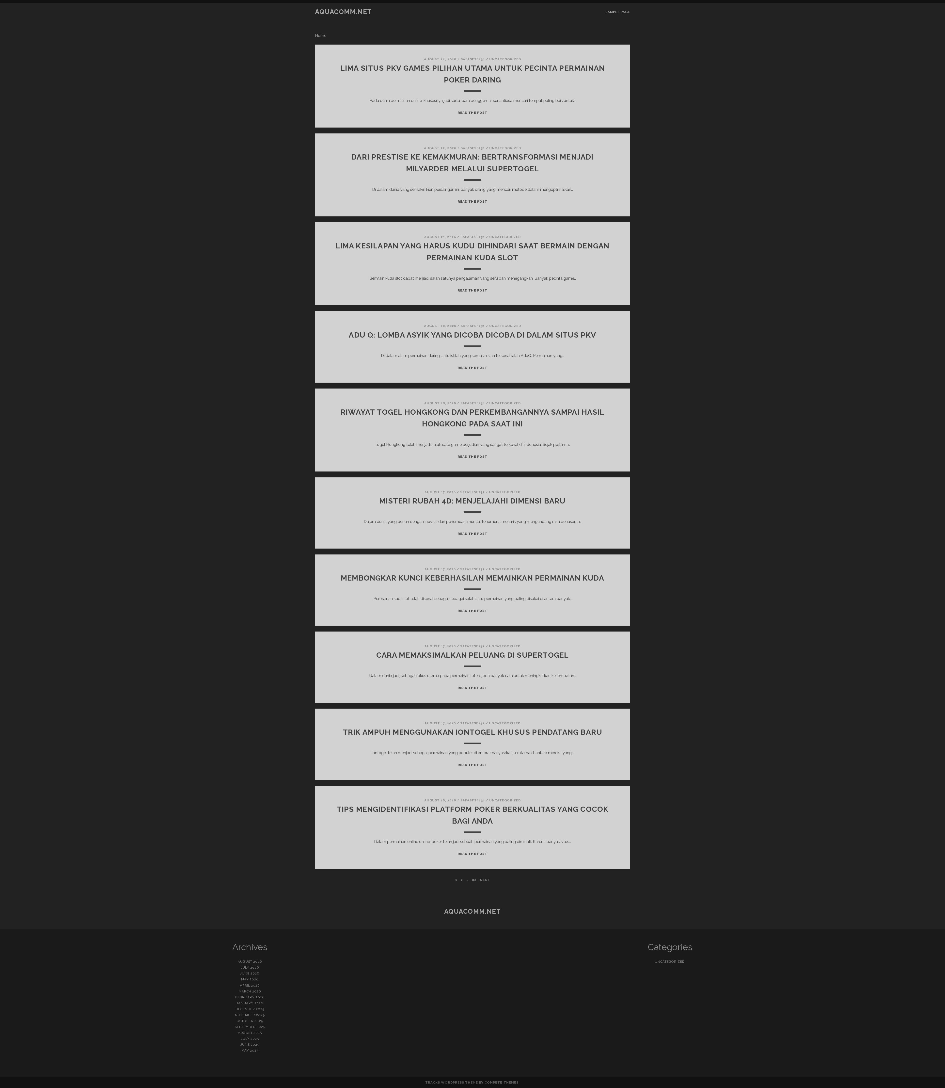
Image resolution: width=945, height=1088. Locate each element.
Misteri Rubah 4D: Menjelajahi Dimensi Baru (472, 501)
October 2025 (250, 1021)
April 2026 (250, 985)
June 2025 (249, 1044)
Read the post (472, 112)
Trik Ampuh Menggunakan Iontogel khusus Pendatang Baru (472, 732)
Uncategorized (505, 59)
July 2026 (250, 967)
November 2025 (250, 1015)
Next (485, 880)
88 (474, 880)
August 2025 (250, 1033)
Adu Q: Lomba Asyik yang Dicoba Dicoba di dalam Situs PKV (472, 335)
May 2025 (249, 1050)
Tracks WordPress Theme (451, 1082)
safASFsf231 (473, 59)
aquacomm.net (343, 12)
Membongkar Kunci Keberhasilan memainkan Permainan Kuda (472, 578)
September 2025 (250, 1027)
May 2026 (250, 979)
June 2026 (249, 973)
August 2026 (250, 961)
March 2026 (250, 991)
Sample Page (617, 12)
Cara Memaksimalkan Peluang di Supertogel (472, 655)
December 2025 (250, 1009)
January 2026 (250, 1003)
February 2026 (250, 997)
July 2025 (250, 1038)
